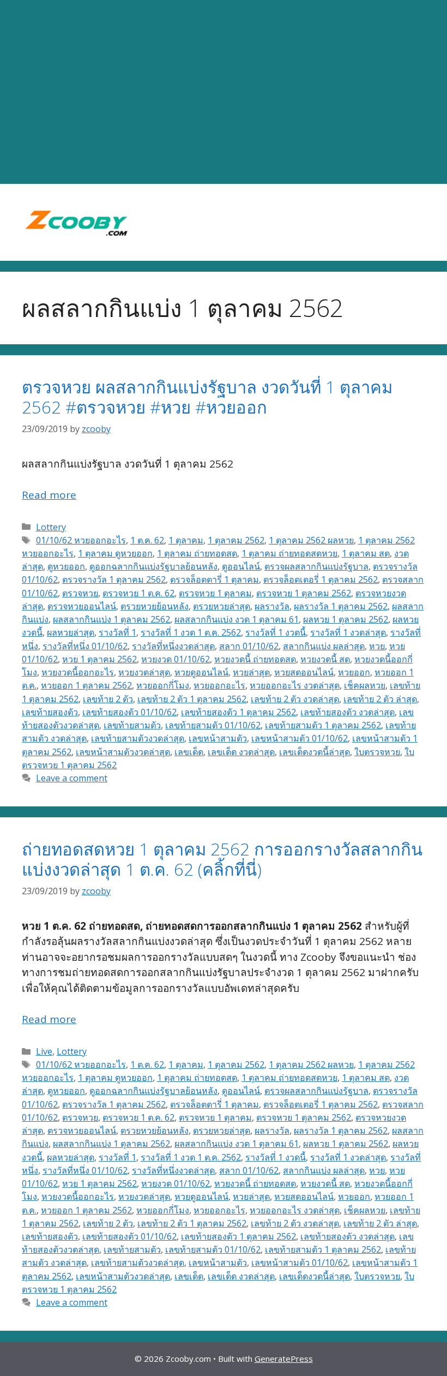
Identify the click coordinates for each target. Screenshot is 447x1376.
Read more (49, 495)
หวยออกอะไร (219, 685)
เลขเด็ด (188, 752)
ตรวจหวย (80, 593)
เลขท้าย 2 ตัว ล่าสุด (380, 699)
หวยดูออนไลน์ (201, 672)
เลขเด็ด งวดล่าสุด (241, 752)
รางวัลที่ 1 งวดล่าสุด (348, 632)
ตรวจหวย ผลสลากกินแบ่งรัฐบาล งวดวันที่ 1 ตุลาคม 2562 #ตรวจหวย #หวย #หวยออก (207, 396)
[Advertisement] (223, 92)
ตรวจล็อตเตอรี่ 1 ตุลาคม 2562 (320, 579)
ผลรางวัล (272, 606)
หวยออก (354, 672)
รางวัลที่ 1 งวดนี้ (275, 632)
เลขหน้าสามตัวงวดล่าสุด (123, 752)
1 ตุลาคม (185, 540)
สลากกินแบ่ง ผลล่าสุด (324, 646)
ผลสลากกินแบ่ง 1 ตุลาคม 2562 (111, 619)
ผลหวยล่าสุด (70, 632)
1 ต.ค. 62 (147, 540)
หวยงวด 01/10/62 (175, 659)
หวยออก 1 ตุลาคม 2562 (86, 685)
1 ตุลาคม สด (366, 553)
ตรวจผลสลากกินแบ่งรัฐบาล (316, 566)
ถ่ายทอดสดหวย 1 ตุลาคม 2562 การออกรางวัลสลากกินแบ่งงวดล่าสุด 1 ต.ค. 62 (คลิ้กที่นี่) (222, 859)
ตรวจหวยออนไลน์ (81, 606)
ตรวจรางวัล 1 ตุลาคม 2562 (114, 579)
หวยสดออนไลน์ (304, 672)
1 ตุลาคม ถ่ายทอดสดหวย (289, 553)
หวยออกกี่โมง (162, 685)
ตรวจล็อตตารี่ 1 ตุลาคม (214, 579)
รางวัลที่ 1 (117, 632)
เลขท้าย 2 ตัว (108, 699)
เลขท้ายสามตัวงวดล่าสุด (137, 738)
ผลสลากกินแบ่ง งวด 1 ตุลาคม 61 (236, 619)
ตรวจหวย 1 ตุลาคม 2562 (303, 593)
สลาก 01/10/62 (249, 646)
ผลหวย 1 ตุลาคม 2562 (345, 619)
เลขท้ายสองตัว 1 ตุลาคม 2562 (238, 712)
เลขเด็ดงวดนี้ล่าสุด (314, 752)
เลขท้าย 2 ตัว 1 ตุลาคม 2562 (191, 699)
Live (44, 1051)
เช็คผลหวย (364, 685)
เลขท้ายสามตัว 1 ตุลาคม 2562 (323, 725)
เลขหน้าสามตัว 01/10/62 (299, 738)
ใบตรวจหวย (377, 752)
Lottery (51, 527)
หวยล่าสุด (251, 672)
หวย (377, 646)
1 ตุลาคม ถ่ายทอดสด (197, 553)
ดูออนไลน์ (241, 566)
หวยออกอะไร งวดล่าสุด (295, 685)
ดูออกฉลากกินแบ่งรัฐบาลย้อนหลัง (153, 566)
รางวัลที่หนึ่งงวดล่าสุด (173, 646)
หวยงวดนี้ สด (325, 659)
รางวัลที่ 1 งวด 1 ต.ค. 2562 (191, 632)
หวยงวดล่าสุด (144, 672)
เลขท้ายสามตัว (132, 725)
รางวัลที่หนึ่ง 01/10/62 (85, 646)
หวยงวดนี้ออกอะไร (77, 672)
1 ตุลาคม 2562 (236, 540)
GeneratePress (284, 1358)
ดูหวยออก (66, 566)
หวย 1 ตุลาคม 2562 (99, 659)
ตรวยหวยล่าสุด (221, 606)
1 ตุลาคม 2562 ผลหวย (311, 540)
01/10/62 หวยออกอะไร (81, 540)
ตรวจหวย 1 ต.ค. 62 (138, 593)
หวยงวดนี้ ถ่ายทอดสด (255, 659)
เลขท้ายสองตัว (50, 712)
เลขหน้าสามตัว (218, 738)
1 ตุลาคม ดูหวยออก (115, 553)
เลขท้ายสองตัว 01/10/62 (129, 712)
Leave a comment (71, 778)
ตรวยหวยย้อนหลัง (154, 606)
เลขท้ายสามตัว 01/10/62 (213, 725)
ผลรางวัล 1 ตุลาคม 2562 (341, 606)
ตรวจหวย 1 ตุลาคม (215, 593)
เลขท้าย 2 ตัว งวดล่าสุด (295, 699)
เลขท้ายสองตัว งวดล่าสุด (347, 712)
